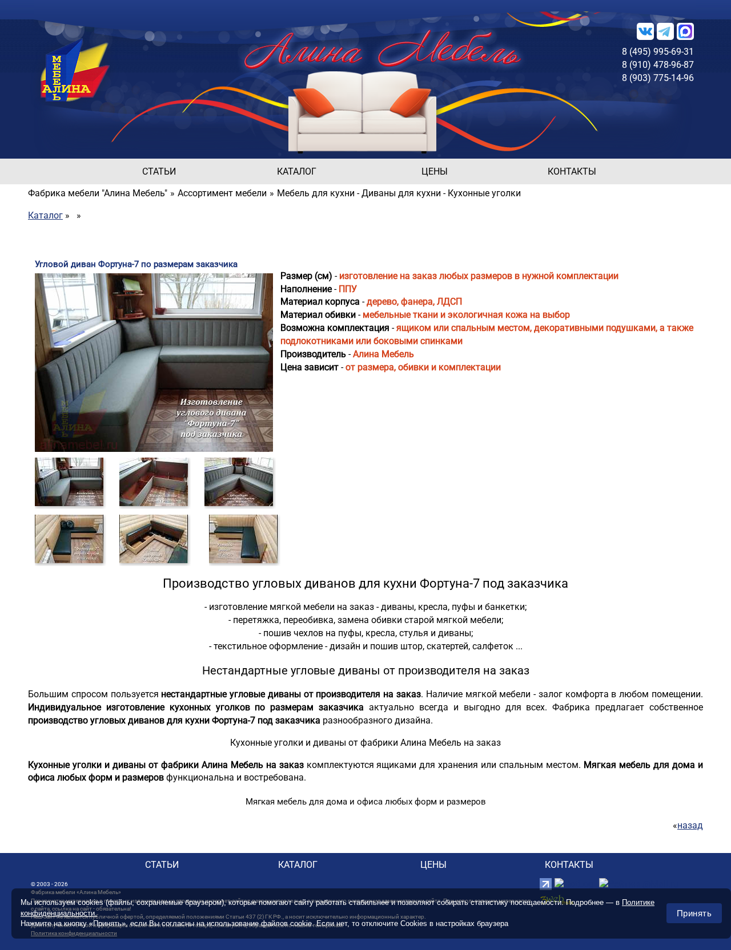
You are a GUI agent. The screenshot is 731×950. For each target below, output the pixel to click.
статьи (159, 171)
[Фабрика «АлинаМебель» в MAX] (685, 30)
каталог (296, 171)
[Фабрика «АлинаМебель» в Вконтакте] (645, 30)
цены (434, 171)
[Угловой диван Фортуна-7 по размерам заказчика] (69, 481)
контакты (572, 171)
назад (690, 825)
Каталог (45, 215)
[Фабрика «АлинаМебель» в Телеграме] (665, 30)
